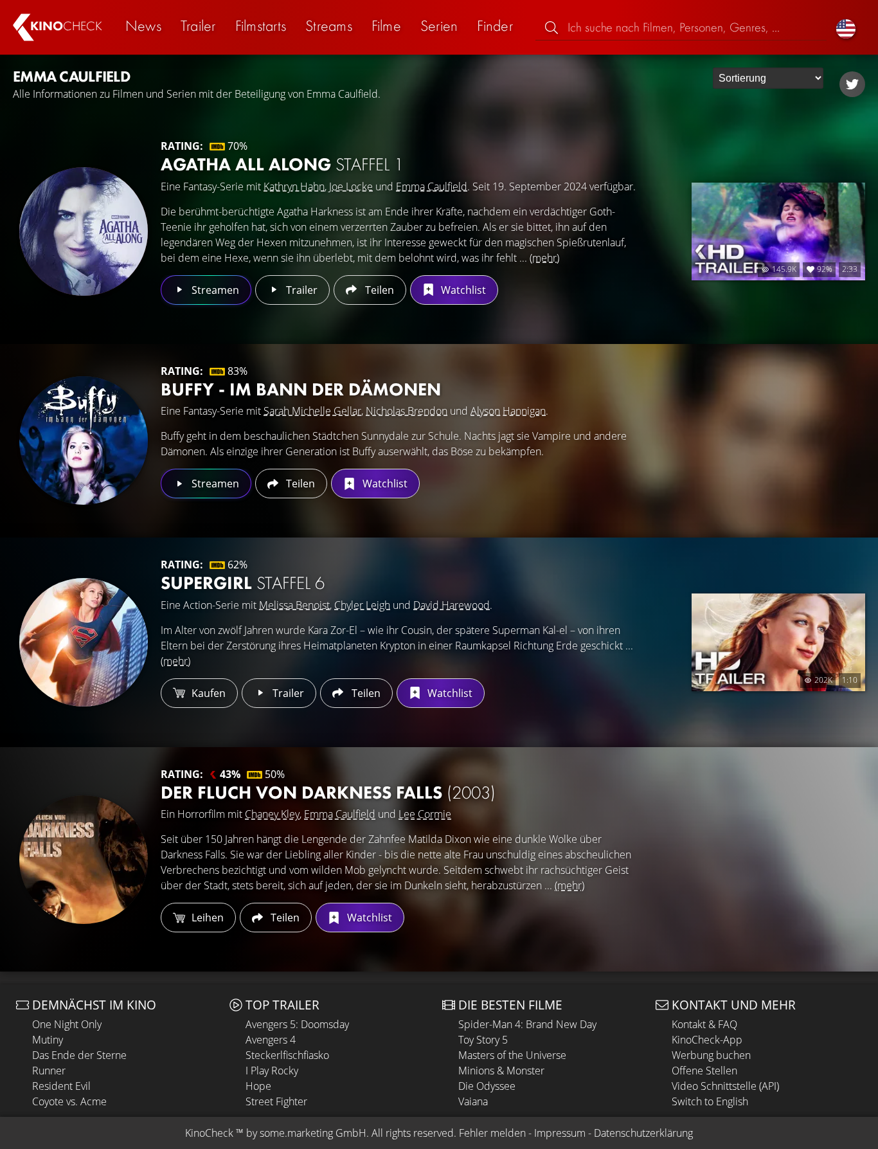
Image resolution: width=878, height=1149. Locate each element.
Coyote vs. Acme (69, 1101)
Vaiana (473, 1101)
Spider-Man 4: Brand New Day (527, 1024)
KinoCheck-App (707, 1039)
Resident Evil (61, 1086)
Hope (258, 1086)
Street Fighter (276, 1101)
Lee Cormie (425, 814)
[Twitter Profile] (852, 84)
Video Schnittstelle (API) (725, 1086)
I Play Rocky (272, 1070)
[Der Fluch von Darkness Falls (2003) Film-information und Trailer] (83, 859)
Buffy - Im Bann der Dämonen (301, 389)
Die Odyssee (486, 1086)
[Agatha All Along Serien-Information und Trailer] (83, 231)
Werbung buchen (711, 1055)
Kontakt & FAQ (704, 1024)
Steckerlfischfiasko (287, 1055)
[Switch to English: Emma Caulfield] (846, 27)
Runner (49, 1070)
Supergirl (243, 583)
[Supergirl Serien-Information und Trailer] (83, 642)
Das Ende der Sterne (79, 1055)
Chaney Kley (272, 814)
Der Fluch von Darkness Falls (328, 792)
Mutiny (47, 1039)
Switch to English (710, 1101)
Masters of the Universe (512, 1055)
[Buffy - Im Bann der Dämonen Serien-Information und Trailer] (83, 440)
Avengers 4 (271, 1039)
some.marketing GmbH (313, 1133)
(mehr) (544, 258)
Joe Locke (351, 186)
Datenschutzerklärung (643, 1133)
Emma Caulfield (431, 186)
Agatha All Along (282, 164)
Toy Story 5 (483, 1039)
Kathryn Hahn (294, 186)
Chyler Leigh (362, 605)
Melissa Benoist (294, 605)
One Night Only (67, 1024)
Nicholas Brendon (406, 411)
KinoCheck (209, 1133)
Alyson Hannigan (508, 411)
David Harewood (451, 605)
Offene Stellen (704, 1070)
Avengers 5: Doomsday (297, 1024)
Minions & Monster (501, 1070)
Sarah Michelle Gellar (312, 411)
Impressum (560, 1133)
